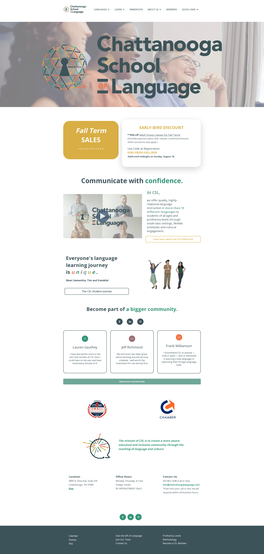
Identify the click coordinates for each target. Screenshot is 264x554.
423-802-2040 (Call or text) (176, 480)
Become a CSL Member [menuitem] (175, 543)
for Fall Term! (171, 135)
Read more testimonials (132, 381)
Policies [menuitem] (72, 539)
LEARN (118, 9)
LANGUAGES (100, 9)
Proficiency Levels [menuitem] (172, 535)
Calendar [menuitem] (73, 535)
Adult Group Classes (151, 135)
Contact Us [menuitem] (121, 543)
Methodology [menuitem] (170, 539)
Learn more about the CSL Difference (173, 239)
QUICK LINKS (189, 9)
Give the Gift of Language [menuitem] (129, 535)
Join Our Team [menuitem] (123, 539)
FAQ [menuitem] (71, 543)
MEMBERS (171, 9)
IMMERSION (136, 9)
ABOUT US (153, 9)
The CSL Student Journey (97, 291)
